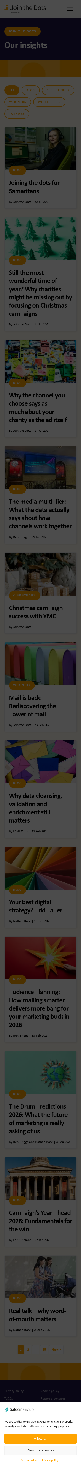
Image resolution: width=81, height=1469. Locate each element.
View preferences (41, 1450)
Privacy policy (50, 1460)
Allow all (40, 1438)
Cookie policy (29, 1460)
